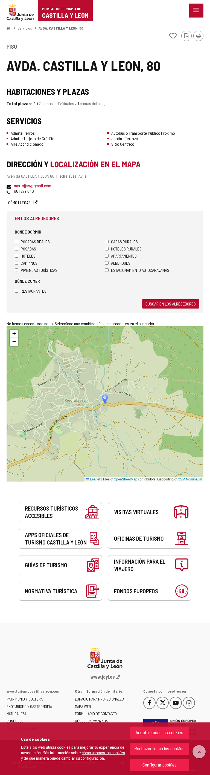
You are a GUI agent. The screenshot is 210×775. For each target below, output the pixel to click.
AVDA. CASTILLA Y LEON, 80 (61, 28)
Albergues (120, 263)
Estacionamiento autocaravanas (140, 270)
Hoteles (28, 255)
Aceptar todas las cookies (159, 732)
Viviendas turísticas (39, 270)
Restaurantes (33, 290)
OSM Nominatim (190, 479)
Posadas (28, 248)
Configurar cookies (159, 765)
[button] (14, 334)
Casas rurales (124, 241)
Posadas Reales (35, 241)
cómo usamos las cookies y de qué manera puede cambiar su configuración (73, 755)
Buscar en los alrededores (170, 303)
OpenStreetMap (125, 479)
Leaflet (94, 479)
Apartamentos (124, 255)
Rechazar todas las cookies (159, 748)
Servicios (25, 28)
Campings (29, 263)
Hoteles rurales (126, 248)
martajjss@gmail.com (32, 185)
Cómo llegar (19, 202)
